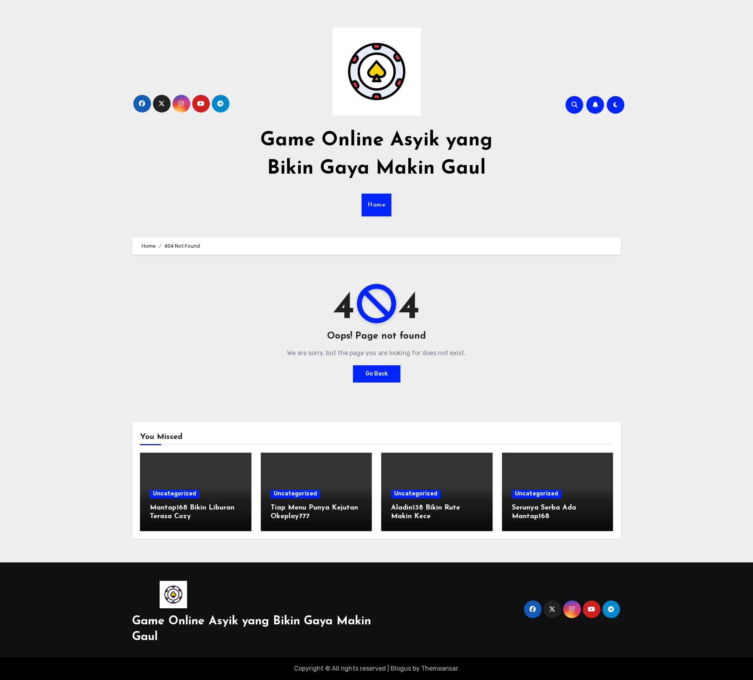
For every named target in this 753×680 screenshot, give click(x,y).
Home (376, 205)
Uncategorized (174, 493)
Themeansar (439, 668)
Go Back (377, 373)
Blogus (401, 668)
